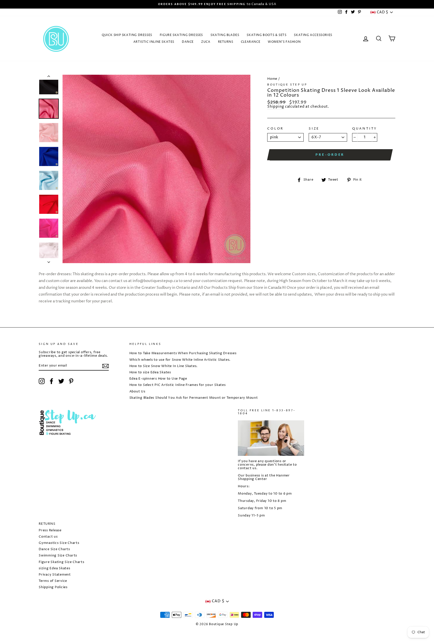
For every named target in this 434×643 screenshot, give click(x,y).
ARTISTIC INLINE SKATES (153, 42)
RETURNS (225, 42)
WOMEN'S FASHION (284, 42)
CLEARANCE (250, 42)
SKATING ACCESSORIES (313, 35)
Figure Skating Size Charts (61, 562)
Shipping (275, 107)
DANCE (188, 42)
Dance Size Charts (54, 549)
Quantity (364, 129)
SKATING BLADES (224, 35)
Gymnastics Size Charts (59, 543)
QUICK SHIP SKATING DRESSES (127, 35)
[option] (217, 4)
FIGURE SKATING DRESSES (181, 35)
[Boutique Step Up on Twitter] (61, 381)
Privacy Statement (55, 575)
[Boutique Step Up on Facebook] (51, 381)
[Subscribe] (105, 366)
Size (314, 129)
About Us (137, 391)
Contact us (48, 537)
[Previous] (49, 77)
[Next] (49, 260)
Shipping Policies (53, 587)
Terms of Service (53, 581)
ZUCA (205, 42)
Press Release (50, 530)
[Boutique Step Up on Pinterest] (71, 381)
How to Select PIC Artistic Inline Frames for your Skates (177, 385)
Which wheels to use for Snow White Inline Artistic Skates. (180, 360)
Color (275, 129)
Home (272, 79)
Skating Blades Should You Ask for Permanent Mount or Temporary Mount (193, 398)
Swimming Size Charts (58, 555)
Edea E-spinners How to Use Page (158, 379)
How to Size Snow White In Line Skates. (163, 366)
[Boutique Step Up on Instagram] (42, 381)
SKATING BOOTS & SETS (266, 35)
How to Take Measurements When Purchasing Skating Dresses (183, 353)
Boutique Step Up (287, 85)
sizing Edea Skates (54, 568)
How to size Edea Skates (150, 372)
